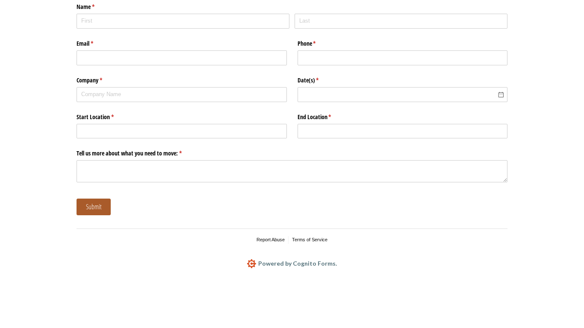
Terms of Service (309, 239)
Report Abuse (271, 239)
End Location (324, 117)
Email (95, 43)
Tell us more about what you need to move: (139, 153)
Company (99, 80)
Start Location (105, 117)
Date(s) (318, 80)
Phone (317, 43)
